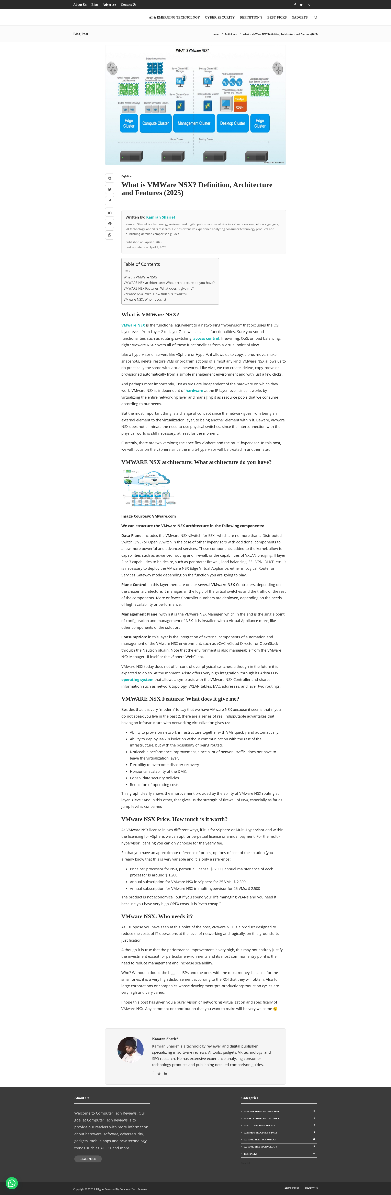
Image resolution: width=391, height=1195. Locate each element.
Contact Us (128, 4)
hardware (194, 390)
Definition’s (251, 17)
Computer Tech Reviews (133, 1189)
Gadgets (300, 17)
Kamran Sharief (160, 217)
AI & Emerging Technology (174, 17)
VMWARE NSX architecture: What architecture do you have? (169, 282)
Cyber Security (220, 17)
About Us (80, 4)
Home (216, 34)
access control (206, 338)
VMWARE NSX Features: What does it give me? (159, 288)
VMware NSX (133, 325)
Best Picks (277, 17)
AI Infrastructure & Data (279, 1132)
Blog (94, 4)
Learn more (88, 1159)
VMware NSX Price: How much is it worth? (155, 294)
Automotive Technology (279, 1146)
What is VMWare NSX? (140, 277)
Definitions (231, 34)
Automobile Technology (279, 1139)
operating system (137, 679)
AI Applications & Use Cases (279, 1118)
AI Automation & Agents (279, 1125)
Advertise (109, 4)
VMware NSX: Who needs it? (145, 299)
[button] (12, 1183)
